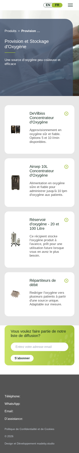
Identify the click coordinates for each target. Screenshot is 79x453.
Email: (9, 411)
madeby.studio (45, 443)
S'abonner (22, 358)
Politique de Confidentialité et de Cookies (29, 429)
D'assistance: (14, 418)
